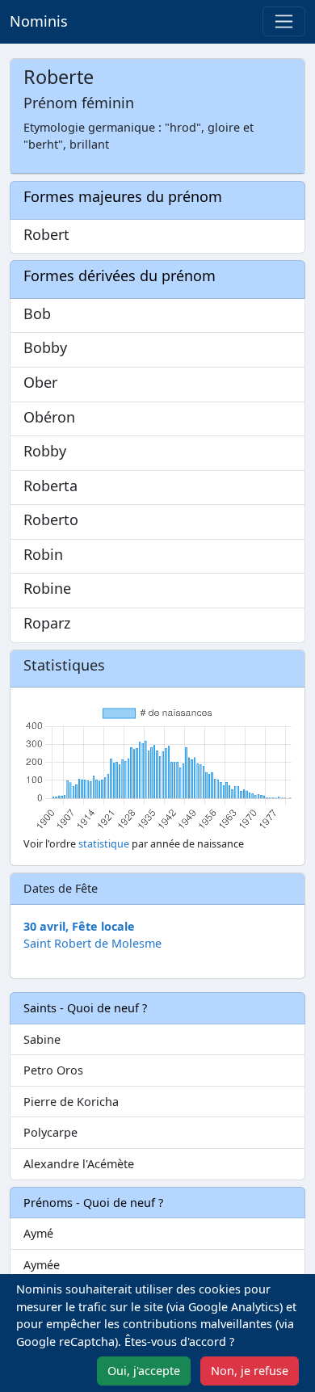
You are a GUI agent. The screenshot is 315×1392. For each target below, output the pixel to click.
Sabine (42, 1039)
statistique (103, 844)
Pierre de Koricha (71, 1101)
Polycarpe (50, 1132)
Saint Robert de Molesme (92, 943)
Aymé (38, 1233)
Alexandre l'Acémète (78, 1163)
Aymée (41, 1264)
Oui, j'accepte (143, 1370)
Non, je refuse (249, 1370)
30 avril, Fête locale (79, 926)
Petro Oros (53, 1070)
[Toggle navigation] (283, 21)
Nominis (39, 21)
